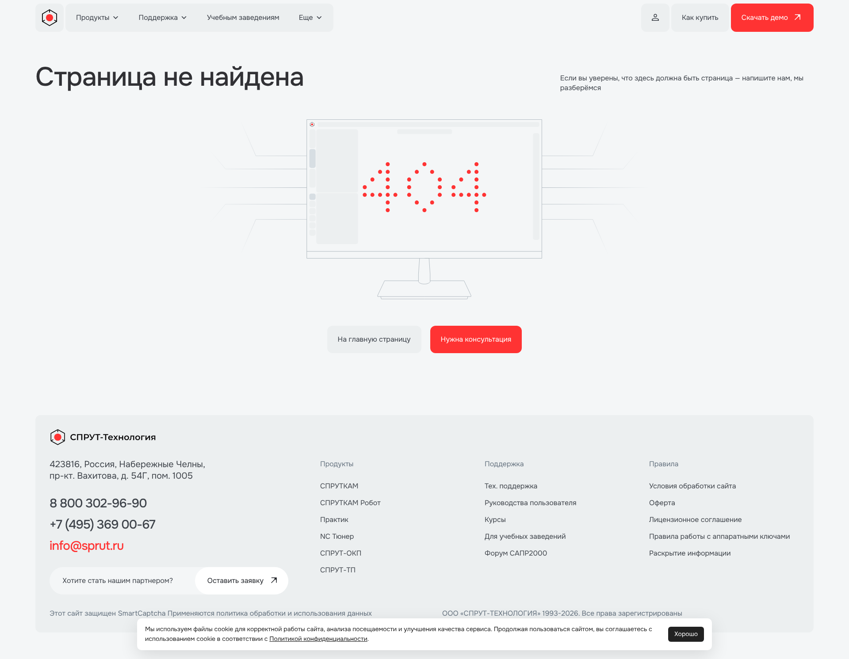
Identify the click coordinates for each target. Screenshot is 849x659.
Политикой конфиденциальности (318, 639)
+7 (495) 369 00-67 (102, 525)
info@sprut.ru (86, 546)
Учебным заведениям (243, 17)
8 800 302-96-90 (98, 503)
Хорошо (686, 634)
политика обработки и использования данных (294, 613)
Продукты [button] (93, 17)
